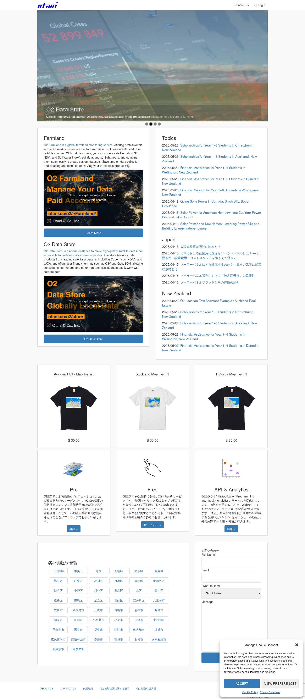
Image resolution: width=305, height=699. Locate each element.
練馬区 (78, 600)
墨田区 (58, 581)
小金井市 (98, 620)
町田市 (78, 620)
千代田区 (58, 571)
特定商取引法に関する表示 (114, 688)
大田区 (138, 581)
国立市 (78, 629)
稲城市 (118, 639)
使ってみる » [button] (152, 525)
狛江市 (118, 629)
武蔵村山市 (78, 639)
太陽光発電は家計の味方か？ (200, 246)
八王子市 (159, 600)
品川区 (98, 581)
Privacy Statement (270, 692)
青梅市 (118, 610)
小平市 (118, 620)
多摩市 (98, 639)
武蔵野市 (78, 610)
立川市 (58, 610)
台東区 (159, 571)
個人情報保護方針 (146, 688)
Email (205, 570)
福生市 (98, 629)
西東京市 (58, 649)
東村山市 (159, 620)
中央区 (78, 571)
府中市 (138, 610)
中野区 (78, 590)
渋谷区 (58, 590)
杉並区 (98, 590)
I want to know (210, 586)
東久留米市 (58, 639)
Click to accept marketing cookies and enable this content (93, 197)
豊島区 (118, 590)
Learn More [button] (93, 233)
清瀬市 (159, 629)
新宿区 (118, 571)
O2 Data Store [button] (93, 339)
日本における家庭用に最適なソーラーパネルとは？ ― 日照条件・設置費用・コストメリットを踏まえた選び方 (211, 255)
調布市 (58, 620)
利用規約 (88, 688)
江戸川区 (139, 600)
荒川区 (159, 590)
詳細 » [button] (74, 529)
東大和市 (139, 629)
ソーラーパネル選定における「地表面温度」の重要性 (217, 275)
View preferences (280, 683)
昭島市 (159, 610)
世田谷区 (159, 581)
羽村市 (138, 639)
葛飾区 (118, 600)
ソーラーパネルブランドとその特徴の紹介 (209, 282)
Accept (242, 683)
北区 (139, 590)
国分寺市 (58, 629)
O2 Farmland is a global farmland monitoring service (78, 145)
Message (207, 602)
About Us (46, 688)
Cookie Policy (250, 692)
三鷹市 (98, 610)
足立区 (98, 600)
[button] (297, 645)
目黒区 (118, 581)
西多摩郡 (78, 649)
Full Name (208, 554)
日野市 (138, 620)
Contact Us (241, 5)
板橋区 (58, 600)
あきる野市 (159, 639)
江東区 (78, 581)
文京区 (138, 571)
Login (261, 5)
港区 (98, 571)
